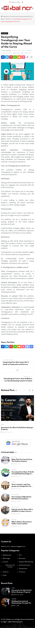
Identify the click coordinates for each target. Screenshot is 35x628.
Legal (2, 424)
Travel (14, 482)
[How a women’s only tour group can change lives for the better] (5, 485)
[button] (29, 390)
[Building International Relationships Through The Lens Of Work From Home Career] (5, 602)
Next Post (27, 376)
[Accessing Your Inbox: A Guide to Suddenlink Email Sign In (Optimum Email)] (5, 472)
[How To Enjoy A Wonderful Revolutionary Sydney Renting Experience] (5, 497)
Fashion (14, 457)
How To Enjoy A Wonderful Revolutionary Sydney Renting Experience (21, 498)
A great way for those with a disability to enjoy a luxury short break (22, 511)
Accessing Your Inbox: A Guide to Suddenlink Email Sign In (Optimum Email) (23, 474)
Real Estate (15, 494)
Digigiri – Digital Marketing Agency (13, 622)
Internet (14, 469)
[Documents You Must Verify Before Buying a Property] (5, 591)
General (14, 519)
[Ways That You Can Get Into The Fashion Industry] (5, 460)
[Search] (33, 8)
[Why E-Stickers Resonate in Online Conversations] (5, 522)
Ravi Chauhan (7, 50)
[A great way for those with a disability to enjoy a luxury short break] (5, 510)
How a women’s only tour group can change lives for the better (21, 486)
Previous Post (9, 360)
